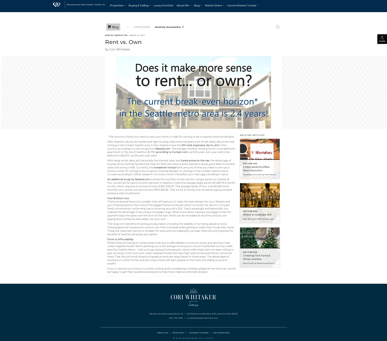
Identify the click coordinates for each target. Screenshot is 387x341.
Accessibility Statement (198, 333)
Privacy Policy (178, 333)
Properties (118, 8)
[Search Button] (278, 27)
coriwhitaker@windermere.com (202, 318)
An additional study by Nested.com (128, 179)
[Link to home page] (57, 6)
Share (382, 41)
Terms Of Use (162, 333)
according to (164, 152)
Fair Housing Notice (221, 333)
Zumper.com (180, 152)
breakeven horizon (165, 167)
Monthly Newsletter (116, 35)
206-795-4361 (176, 318)
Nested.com (163, 148)
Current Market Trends (243, 8)
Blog (198, 8)
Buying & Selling (140, 8)
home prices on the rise (195, 160)
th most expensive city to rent (201, 145)
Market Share (215, 8)
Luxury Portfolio (164, 5)
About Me (184, 8)
